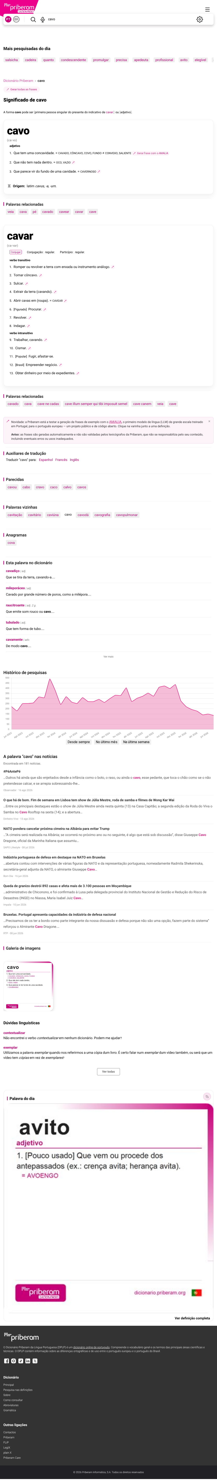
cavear (64, 212)
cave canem (142, 404)
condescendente (73, 60)
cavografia (102, 515)
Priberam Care (12, 1458)
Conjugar (16, 252)
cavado (47, 212)
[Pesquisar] (33, 19)
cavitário (34, 515)
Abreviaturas (10, 1405)
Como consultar (13, 1400)
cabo (26, 487)
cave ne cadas (48, 404)
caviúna (53, 515)
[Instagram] (13, 1363)
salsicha (11, 60)
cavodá (83, 515)
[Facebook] (6, 1363)
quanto (48, 60)
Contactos (9, 1432)
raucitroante (15, 605)
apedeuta (141, 60)
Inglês (74, 460)
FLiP (6, 1442)
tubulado (12, 622)
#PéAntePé (12, 771)
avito (184, 60)
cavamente (14, 640)
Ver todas (108, 1071)
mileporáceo (15, 588)
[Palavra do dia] (207, 1096)
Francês (61, 460)
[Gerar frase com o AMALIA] (73, 162)
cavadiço (12, 571)
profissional (164, 60)
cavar (79, 212)
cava (23, 212)
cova (11, 543)
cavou (12, 487)
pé (34, 212)
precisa (121, 60)
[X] (35, 1363)
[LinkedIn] (28, 1363)
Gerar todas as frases (23, 89)
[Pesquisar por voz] (43, 19)
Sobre (6, 1395)
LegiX (6, 1447)
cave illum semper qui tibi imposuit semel (96, 404)
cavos (81, 487)
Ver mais (109, 656)
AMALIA (115, 422)
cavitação (15, 515)
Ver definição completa (192, 1318)
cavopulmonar (127, 515)
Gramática (9, 1410)
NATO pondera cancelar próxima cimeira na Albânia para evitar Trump (56, 829)
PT (8, 19)
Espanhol (46, 460)
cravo (40, 487)
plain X (7, 1452)
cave (92, 212)
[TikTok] (21, 1363)
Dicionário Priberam (18, 81)
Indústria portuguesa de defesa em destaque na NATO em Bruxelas (54, 857)
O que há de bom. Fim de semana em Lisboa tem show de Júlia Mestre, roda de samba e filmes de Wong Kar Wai (88, 800)
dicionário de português (91, 1347)
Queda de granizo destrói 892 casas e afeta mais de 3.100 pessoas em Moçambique (67, 886)
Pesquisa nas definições (17, 1390)
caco (54, 487)
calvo (67, 487)
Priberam (8, 1437)
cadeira (30, 60)
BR (16, 19)
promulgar (101, 60)
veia (11, 212)
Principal (8, 1385)
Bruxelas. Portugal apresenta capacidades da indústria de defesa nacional (59, 915)
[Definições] (199, 19)
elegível (200, 60)
